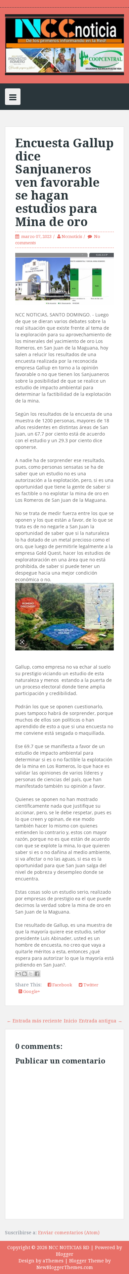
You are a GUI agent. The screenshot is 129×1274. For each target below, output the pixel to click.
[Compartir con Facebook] (37, 973)
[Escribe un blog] (24, 973)
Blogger (64, 1254)
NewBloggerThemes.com (64, 1267)
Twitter (90, 984)
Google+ (31, 991)
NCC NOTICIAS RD (69, 1247)
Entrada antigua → (100, 1020)
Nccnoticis (72, 236)
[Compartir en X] (30, 973)
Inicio (70, 1020)
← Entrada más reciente (34, 1020)
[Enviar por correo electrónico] (18, 973)
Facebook (61, 984)
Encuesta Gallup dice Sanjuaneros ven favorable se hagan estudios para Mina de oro (64, 182)
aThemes (53, 1260)
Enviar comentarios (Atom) (69, 1232)
